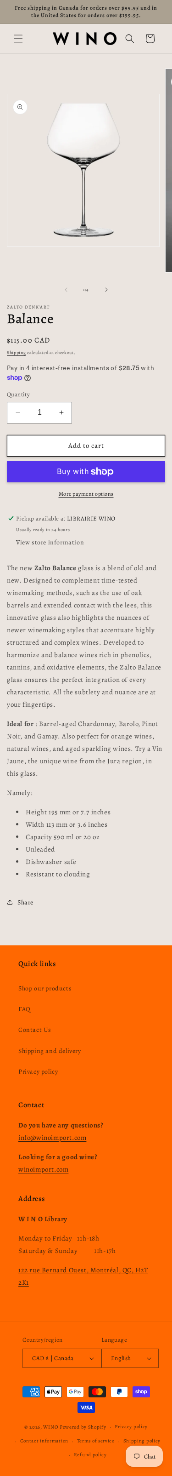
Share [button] (25, 902)
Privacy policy (38, 1071)
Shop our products (45, 988)
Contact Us (34, 1029)
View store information (50, 542)
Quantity (18, 394)
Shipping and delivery (49, 1051)
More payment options (86, 494)
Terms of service (96, 1440)
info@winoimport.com (52, 1137)
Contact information (44, 1440)
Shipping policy (142, 1440)
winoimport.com (43, 1169)
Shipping (16, 352)
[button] (18, 39)
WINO (51, 1427)
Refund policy (90, 1454)
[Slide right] (106, 290)
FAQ (24, 1009)
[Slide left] (66, 290)
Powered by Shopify (83, 1427)
